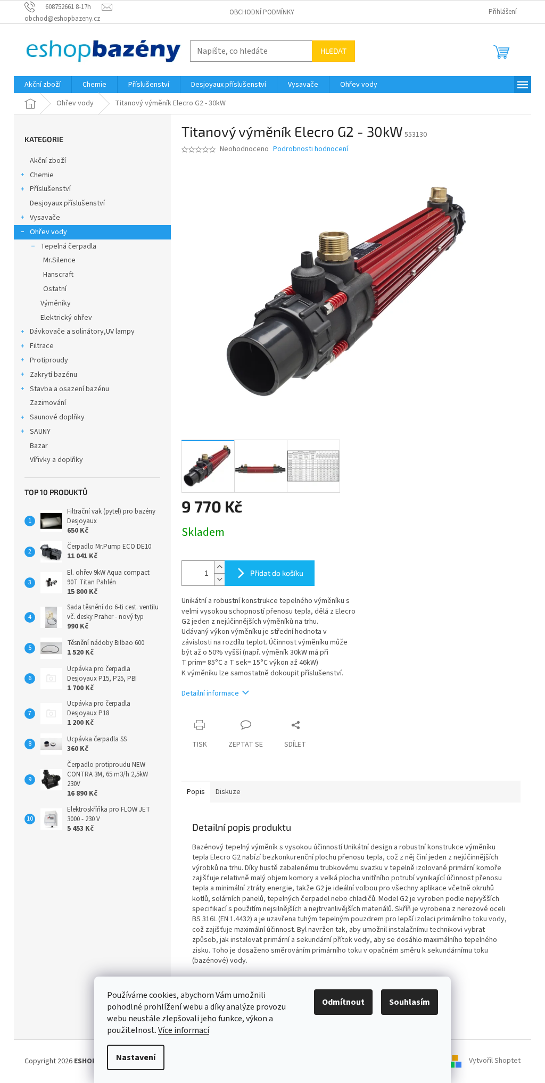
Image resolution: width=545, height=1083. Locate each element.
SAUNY (40, 431)
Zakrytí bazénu (53, 374)
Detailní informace (210, 693)
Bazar (39, 446)
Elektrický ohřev (66, 317)
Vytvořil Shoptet (495, 1061)
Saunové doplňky (57, 417)
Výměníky (55, 303)
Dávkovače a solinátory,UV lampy (82, 331)
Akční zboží (48, 160)
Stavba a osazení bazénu (69, 389)
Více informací (183, 1030)
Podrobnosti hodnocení (310, 149)
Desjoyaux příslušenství (67, 203)
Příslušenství (50, 189)
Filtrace (42, 346)
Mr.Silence (59, 260)
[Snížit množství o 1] (219, 579)
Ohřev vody (48, 232)
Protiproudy (49, 360)
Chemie (42, 175)
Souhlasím (409, 1002)
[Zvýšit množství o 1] (219, 567)
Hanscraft (58, 274)
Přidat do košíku (276, 572)
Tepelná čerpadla (68, 246)
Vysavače (45, 217)
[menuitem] (42, 84)
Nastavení (135, 1057)
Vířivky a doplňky (56, 459)
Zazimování (48, 403)
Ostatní (55, 289)
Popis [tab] (196, 792)
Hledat (333, 50)
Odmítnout (343, 1002)
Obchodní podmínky (261, 12)
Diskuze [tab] (228, 792)
